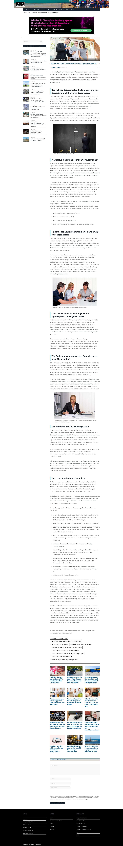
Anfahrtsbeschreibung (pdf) (29, 822)
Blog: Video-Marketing (81, 820)
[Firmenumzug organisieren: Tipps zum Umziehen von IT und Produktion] (57, 692)
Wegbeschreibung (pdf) (28, 830)
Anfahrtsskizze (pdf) (27, 824)
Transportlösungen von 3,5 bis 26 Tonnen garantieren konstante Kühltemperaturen (38, 108)
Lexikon (47, 9)
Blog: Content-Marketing (82, 818)
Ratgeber (52, 826)
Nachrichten (37, 9)
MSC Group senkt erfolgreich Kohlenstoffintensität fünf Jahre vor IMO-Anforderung (38, 116)
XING (78, 835)
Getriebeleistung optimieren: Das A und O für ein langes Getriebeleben (74, 749)
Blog (99, 67)
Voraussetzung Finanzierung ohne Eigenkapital (65, 660)
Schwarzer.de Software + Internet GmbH (32, 844)
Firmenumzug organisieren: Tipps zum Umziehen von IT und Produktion (57, 701)
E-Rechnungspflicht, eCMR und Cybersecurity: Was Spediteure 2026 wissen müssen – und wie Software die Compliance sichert (38, 54)
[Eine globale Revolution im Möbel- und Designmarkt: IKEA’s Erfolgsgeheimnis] (92, 671)
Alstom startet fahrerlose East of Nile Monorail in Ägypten (38, 139)
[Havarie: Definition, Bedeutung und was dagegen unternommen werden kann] (92, 740)
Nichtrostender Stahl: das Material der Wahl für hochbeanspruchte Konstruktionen (57, 725)
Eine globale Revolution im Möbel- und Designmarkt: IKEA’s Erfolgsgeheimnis (92, 680)
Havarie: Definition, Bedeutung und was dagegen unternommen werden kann (91, 749)
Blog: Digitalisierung (81, 823)
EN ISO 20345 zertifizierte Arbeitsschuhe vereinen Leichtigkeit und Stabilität (36, 132)
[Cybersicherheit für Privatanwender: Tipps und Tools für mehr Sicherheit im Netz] (92, 692)
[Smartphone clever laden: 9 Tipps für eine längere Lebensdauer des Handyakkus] (74, 671)
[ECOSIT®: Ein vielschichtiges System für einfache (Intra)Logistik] (57, 740)
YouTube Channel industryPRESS (84, 829)
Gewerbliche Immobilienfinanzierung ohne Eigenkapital (67, 653)
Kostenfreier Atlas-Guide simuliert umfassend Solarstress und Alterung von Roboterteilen (38, 85)
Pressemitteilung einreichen (60, 9)
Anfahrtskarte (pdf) (27, 827)
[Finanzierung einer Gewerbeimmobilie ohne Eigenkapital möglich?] (75, 49)
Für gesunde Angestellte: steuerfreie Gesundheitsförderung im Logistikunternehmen (92, 726)
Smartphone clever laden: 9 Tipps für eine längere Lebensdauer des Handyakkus (74, 680)
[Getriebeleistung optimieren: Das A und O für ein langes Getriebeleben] (74, 740)
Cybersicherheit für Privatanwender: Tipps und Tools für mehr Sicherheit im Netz (91, 702)
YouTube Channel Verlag (82, 826)
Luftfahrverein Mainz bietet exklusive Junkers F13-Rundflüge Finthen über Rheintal (38, 69)
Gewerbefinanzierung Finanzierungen (81, 644)
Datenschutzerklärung (82, 799)
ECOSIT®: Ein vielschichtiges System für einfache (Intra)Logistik (56, 749)
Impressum (25, 819)
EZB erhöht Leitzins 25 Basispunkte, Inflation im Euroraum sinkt (38, 61)
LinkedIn (78, 832)
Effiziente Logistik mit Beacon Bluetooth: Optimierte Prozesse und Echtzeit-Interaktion (74, 725)
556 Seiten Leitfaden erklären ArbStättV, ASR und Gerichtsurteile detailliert (38, 77)
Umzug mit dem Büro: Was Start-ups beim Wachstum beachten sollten (74, 701)
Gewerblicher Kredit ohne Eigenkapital (62, 656)
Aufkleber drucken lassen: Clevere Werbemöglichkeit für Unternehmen (57, 680)
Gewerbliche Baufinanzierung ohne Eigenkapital (65, 650)
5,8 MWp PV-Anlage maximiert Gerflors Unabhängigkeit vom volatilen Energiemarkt (37, 92)
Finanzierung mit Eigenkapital (59, 644)
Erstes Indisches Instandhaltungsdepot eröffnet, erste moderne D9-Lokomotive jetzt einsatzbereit (38, 124)
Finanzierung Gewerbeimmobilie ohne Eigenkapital (66, 641)
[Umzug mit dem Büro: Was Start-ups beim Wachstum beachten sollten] (74, 692)
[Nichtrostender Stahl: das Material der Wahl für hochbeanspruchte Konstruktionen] (57, 716)
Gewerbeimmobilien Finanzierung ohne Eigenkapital (66, 647)
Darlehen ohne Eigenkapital (59, 638)
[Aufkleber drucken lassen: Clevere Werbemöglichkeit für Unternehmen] (57, 671)
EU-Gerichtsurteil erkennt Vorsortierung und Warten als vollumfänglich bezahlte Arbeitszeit (38, 100)
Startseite (27, 9)
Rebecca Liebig (56, 67)
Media (72, 9)
